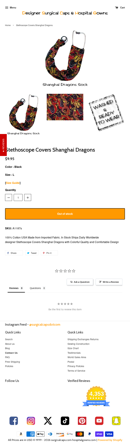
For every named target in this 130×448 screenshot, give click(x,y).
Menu (12, 7)
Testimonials (74, 352)
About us (10, 343)
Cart (122, 7)
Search (9, 339)
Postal (71, 361)
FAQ (7, 357)
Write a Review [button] (111, 281)
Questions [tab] (35, 288)
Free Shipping (12, 361)
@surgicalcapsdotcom (44, 324)
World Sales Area (77, 357)
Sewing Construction (79, 343)
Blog (7, 348)
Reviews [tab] (13, 288)
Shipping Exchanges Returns (83, 339)
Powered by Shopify (110, 440)
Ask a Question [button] (82, 281)
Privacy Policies (76, 366)
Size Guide (12, 183)
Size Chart (73, 348)
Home (8, 25)
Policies (9, 366)
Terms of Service (76, 370)
